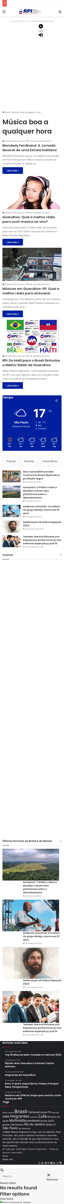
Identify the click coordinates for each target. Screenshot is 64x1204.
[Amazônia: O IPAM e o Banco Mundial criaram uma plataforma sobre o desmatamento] (11, 492)
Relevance (52, 1179)
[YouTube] (51, 1163)
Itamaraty (34, 1117)
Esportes (55, 1113)
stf (54, 1124)
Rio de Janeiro (34, 1124)
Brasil (20, 1111)
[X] (57, 1163)
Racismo (19, 1124)
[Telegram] (45, 1163)
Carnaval (34, 1112)
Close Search (6, 1198)
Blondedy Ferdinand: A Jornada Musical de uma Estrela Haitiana (29, 147)
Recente (29, 461)
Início (7, 112)
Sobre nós (7, 1159)
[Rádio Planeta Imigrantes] (32, 11)
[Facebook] (60, 1163)
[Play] (41, 26)
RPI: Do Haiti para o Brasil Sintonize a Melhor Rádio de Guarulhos (31, 362)
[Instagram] (48, 1163)
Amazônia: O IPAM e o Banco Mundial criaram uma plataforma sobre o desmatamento (40, 492)
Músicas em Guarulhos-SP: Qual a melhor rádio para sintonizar (30, 291)
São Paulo (10, 1128)
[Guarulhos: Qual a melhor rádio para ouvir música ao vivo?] (32, 192)
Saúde (48, 1124)
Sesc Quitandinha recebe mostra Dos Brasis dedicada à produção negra (41, 475)
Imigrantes (19, 1116)
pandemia (33, 1120)
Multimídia (17, 1120)
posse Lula (8, 1124)
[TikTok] (42, 1163)
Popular (11, 461)
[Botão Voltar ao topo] (0, 1166)
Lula (42, 1116)
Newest (4, 1183)
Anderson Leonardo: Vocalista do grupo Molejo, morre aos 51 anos (41, 510)
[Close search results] (49, 1175)
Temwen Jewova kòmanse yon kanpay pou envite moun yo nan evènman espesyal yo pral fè (42, 540)
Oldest (12, 1183)
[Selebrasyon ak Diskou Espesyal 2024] (11, 526)
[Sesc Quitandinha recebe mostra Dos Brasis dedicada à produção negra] (11, 476)
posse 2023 (47, 1120)
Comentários (49, 461)
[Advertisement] (32, 75)
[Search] (32, 1170)
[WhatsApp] (39, 1163)
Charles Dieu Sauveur (15, 141)
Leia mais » (13, 170)
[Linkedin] (54, 1163)
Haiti (6, 1116)
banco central (8, 1113)
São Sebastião (24, 1129)
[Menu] (4, 12)
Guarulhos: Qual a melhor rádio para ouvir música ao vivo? (28, 219)
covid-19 (45, 1112)
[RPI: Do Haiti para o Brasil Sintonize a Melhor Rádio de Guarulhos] (32, 336)
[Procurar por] (60, 12)
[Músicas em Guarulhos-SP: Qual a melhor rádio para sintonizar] (32, 264)
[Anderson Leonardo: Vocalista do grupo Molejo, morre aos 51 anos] (11, 511)
